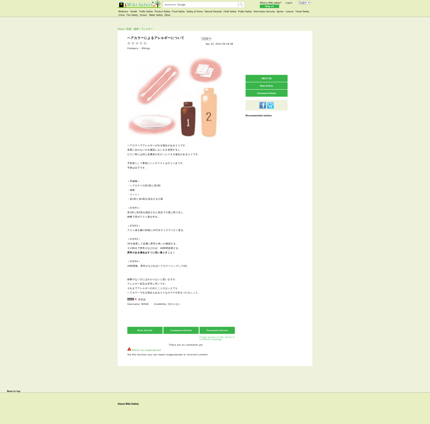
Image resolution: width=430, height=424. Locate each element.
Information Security (264, 11)
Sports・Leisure (285, 11)
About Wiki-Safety (128, 403)
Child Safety (230, 11)
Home (121, 29)
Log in (289, 2)
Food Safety (178, 11)
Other (167, 15)
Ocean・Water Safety (151, 15)
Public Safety (245, 11)
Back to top (13, 391)
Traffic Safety (146, 11)
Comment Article (181, 330)
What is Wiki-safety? (270, 2)
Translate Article (217, 330)
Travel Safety (302, 11)
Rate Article (145, 330)
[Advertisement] (267, 53)
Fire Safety (132, 15)
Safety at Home (194, 11)
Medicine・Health (127, 11)
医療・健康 (132, 29)
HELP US (267, 78)
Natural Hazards (213, 11)
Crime (121, 15)
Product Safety (162, 11)
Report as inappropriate (146, 350)
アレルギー (147, 29)
